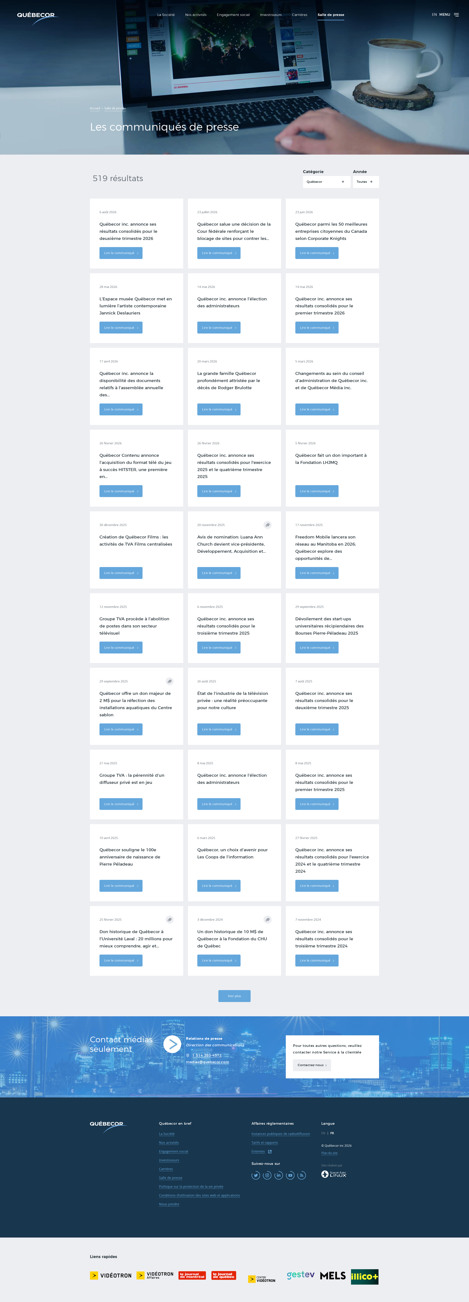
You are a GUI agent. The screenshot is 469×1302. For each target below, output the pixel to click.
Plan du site (329, 1153)
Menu (444, 14)
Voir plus (234, 996)
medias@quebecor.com (207, 1062)
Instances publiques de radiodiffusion (281, 1133)
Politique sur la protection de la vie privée (191, 1186)
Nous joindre (169, 1204)
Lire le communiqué (119, 253)
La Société (167, 1133)
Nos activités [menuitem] (196, 15)
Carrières (166, 1169)
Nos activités (169, 1142)
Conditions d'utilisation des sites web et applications (199, 1195)
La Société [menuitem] (166, 15)
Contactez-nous (311, 1065)
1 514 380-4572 (206, 1055)
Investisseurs (169, 1160)
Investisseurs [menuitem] (271, 15)
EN (434, 14)
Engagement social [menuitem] (233, 15)
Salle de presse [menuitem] (331, 15)
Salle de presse (170, 1177)
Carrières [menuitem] (299, 15)
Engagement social (173, 1151)
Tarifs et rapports (265, 1142)
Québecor (314, 181)
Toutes (362, 181)
